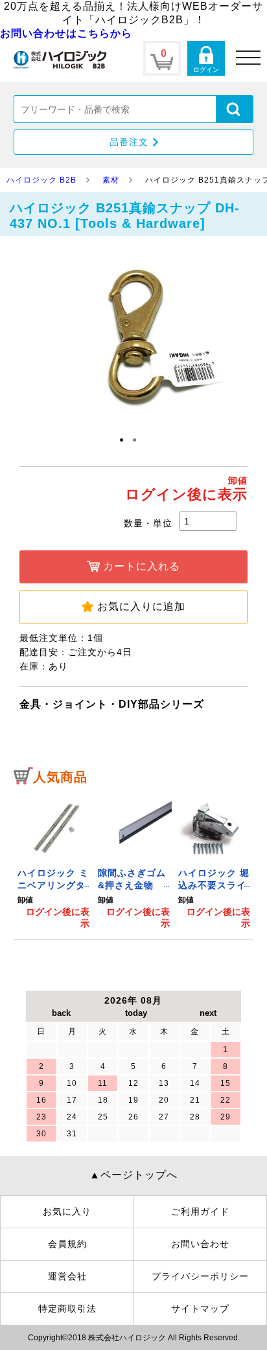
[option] (54, 861)
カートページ (162, 58)
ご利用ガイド (200, 1211)
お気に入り (67, 1211)
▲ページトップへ (133, 1174)
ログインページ (206, 58)
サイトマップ (200, 1308)
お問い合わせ (200, 1244)
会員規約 (67, 1244)
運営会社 (67, 1276)
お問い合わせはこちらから (66, 33)
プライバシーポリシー (200, 1276)
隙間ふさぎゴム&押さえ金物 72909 (132, 885)
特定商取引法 (67, 1308)
